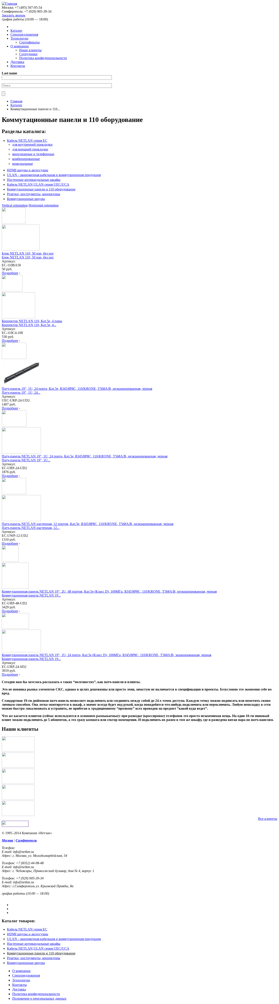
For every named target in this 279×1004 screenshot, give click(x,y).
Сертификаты (29, 42)
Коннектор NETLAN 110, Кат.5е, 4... (29, 325)
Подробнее (10, 273)
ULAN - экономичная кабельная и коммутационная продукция (54, 175)
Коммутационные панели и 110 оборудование (41, 189)
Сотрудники (28, 54)
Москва (7, 840)
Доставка (17, 62)
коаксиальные (22, 163)
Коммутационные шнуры (26, 199)
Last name (9, 73)
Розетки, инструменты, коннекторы (33, 194)
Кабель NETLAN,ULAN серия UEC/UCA (38, 184)
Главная (16, 101)
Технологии (19, 38)
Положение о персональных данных (39, 998)
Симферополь (26, 840)
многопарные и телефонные (33, 154)
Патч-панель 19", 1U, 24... (21, 392)
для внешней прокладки (30, 149)
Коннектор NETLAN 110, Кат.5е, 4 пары (32, 321)
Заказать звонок (13, 15)
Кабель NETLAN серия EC (27, 140)
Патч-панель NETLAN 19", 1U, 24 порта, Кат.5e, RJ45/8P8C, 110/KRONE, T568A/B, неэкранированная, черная (84, 456)
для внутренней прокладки (32, 144)
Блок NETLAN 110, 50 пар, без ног (28, 253)
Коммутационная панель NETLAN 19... (31, 595)
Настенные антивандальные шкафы (33, 180)
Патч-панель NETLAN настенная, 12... (31, 528)
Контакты (17, 66)
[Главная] (9, 3)
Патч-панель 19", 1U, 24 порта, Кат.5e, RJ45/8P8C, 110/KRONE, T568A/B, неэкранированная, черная (77, 388)
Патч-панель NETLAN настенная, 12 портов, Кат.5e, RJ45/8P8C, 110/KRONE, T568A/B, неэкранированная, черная (87, 524)
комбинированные (26, 159)
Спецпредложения (24, 34)
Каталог (16, 30)
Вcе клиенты (267, 819)
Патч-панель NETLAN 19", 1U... (26, 460)
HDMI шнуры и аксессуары (27, 170)
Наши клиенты (30, 50)
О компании (19, 46)
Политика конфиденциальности (43, 58)
